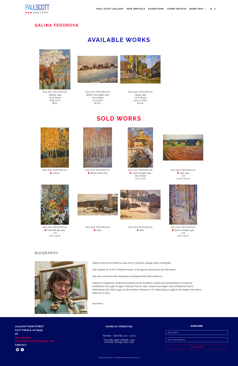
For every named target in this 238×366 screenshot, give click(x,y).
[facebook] (22, 349)
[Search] (211, 9)
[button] (198, 9)
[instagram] (17, 349)
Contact (21, 345)
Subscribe (196, 347)
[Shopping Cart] (215, 9)
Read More (97, 303)
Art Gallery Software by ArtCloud (127, 357)
